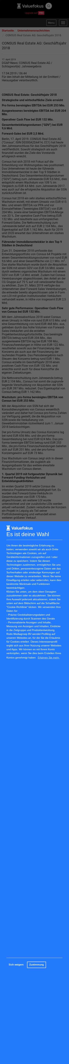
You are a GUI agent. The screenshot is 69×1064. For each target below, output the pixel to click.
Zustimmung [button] (36, 964)
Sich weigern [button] (16, 964)
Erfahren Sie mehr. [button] (49, 657)
